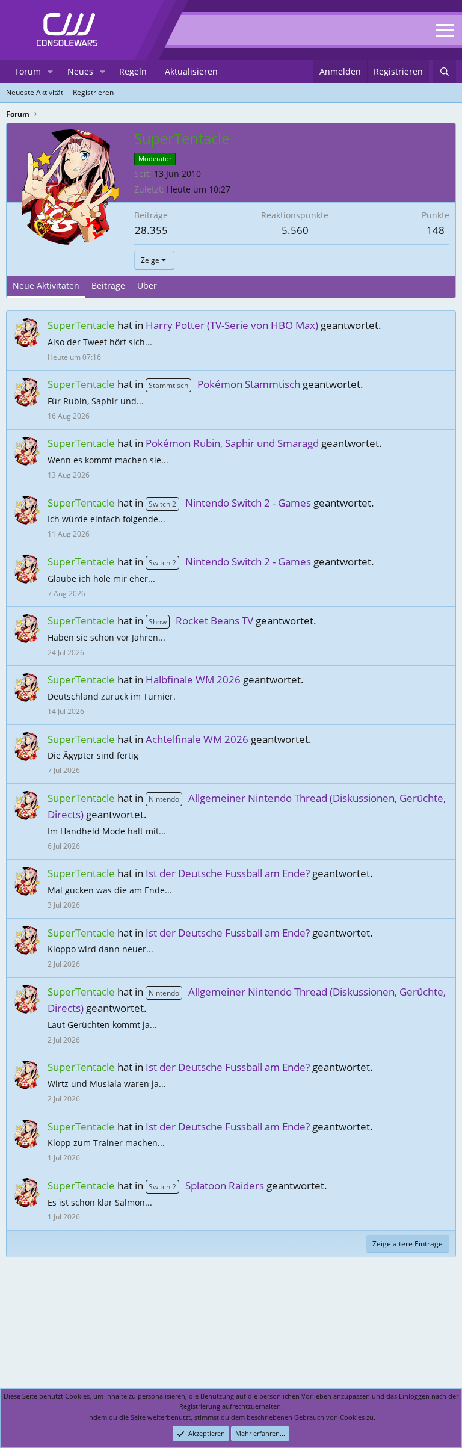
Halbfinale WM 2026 (193, 679)
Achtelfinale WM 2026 (197, 739)
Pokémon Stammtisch (224, 384)
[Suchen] (444, 71)
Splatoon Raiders (206, 1185)
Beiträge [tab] (108, 285)
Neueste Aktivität (34, 92)
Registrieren (93, 92)
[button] (50, 71)
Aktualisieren (191, 71)
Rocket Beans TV (201, 620)
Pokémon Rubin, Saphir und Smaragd (232, 443)
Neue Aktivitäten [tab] (46, 285)
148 (436, 230)
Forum (28, 71)
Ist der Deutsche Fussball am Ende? (228, 873)
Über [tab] (147, 285)
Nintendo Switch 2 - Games (230, 503)
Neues (80, 71)
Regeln (133, 71)
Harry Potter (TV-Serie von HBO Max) (232, 325)
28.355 (151, 230)
